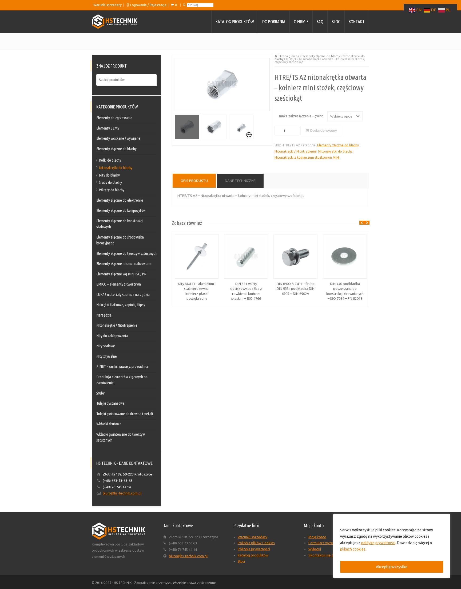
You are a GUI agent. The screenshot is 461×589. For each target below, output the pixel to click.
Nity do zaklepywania (112, 335)
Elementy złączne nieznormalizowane (123, 263)
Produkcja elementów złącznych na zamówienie (122, 380)
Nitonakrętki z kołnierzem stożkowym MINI (307, 157)
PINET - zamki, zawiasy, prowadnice (122, 366)
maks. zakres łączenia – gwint (301, 116)
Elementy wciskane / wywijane (118, 138)
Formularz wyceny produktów (331, 543)
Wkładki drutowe (108, 424)
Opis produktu (194, 180)
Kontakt (357, 21)
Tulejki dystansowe (110, 403)
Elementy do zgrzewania (114, 117)
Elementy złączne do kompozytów (121, 210)
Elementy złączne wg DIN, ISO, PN (121, 274)
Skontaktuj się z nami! (325, 555)
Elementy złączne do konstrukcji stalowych (119, 224)
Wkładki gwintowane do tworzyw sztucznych (120, 437)
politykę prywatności (378, 543)
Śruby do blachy (110, 182)
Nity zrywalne (106, 356)
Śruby (100, 393)
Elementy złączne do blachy (321, 56)
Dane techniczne (240, 180)
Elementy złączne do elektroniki (119, 200)
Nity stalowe (105, 346)
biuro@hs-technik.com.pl (122, 493)
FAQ (320, 21)
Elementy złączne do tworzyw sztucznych (126, 253)
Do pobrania (273, 21)
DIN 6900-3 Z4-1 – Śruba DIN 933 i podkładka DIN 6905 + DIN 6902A (296, 288)
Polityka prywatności (254, 549)
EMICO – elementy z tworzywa (118, 284)
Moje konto (317, 537)
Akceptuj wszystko (391, 567)
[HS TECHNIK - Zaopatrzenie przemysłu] (114, 21)
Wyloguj (314, 549)
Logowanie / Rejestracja (148, 5)
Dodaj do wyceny (323, 130)
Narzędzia (104, 315)
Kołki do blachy (110, 160)
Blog (336, 21)
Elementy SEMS (107, 128)
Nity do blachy (109, 175)
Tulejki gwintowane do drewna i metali (124, 413)
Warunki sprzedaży (107, 5)
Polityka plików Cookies (256, 543)
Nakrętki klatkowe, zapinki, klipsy (120, 304)
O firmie (301, 21)
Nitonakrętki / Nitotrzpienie (296, 151)
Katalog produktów (235, 21)
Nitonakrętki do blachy (335, 151)
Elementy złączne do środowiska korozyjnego (120, 240)
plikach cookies (352, 549)
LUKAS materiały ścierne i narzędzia (123, 294)
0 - (177, 5)
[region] (391, 546)
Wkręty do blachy (111, 190)
